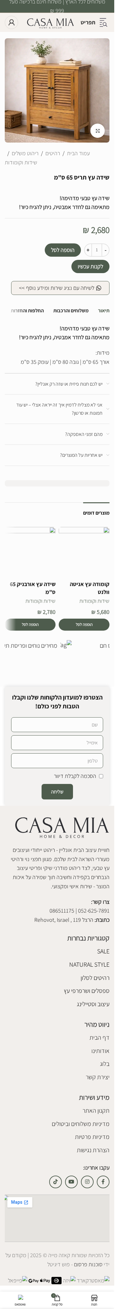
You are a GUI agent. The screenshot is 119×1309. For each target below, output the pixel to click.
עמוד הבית (78, 153)
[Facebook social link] (103, 1182)
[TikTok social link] (55, 1182)
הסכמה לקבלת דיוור (75, 776)
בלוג (104, 1064)
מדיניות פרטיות (92, 1137)
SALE (103, 951)
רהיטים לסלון (95, 978)
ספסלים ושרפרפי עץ (86, 991)
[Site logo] (50, 22)
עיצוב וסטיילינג (93, 1004)
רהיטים (52, 153)
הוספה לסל (63, 250)
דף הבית (99, 1037)
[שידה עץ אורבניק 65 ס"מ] (30, 552)
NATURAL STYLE (89, 964)
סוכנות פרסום (87, 1264)
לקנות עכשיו (90, 266)
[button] (84, 625)
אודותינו (100, 1051)
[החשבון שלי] (11, 22)
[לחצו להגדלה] (97, 131)
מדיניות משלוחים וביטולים (80, 1124)
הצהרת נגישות (93, 1150)
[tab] (103, 311)
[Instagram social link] (87, 1182)
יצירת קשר (97, 1077)
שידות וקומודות (21, 162)
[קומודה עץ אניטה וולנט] (84, 552)
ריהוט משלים (25, 153)
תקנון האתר (96, 1110)
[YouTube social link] (71, 1182)
